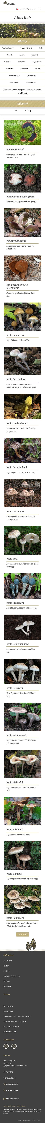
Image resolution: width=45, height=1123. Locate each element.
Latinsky (28, 111)
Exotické (7, 62)
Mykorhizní (37, 62)
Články (6, 966)
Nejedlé (10, 55)
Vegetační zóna (14, 76)
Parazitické (21, 62)
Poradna (7, 986)
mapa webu (27, 1120)
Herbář (6, 981)
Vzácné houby (31, 83)
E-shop (6, 971)
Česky (16, 111)
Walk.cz (23, 1106)
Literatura (8, 1006)
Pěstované (24, 69)
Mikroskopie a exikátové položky (17, 1016)
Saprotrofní (9, 69)
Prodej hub (8, 1011)
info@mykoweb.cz (12, 1099)
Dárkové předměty (11, 1027)
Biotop (37, 69)
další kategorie (10, 1032)
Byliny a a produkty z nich (14, 1022)
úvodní (19, 1120)
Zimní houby (13, 83)
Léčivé (22, 55)
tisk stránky (36, 1120)
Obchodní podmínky (11, 976)
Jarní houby (32, 76)
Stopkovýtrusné (26, 48)
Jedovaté (35, 55)
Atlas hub (7, 961)
